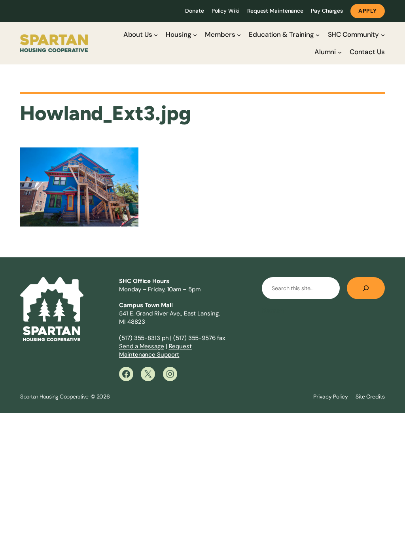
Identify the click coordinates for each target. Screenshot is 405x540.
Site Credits (370, 396)
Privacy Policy (330, 396)
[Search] (366, 288)
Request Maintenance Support (155, 350)
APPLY (367, 10)
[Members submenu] (239, 34)
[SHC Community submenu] (383, 34)
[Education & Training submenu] (318, 34)
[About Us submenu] (156, 34)
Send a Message (141, 346)
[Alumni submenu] (340, 52)
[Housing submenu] (195, 34)
